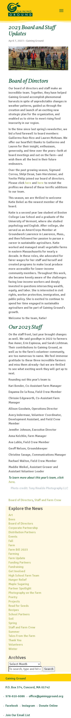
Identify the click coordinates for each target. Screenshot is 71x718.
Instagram (28, 706)
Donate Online (48, 706)
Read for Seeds (19, 606)
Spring (13, 623)
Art (11, 515)
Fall (11, 541)
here (28, 183)
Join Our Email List (17, 715)
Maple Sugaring (19, 584)
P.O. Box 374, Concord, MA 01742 (27, 687)
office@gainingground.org (46, 696)
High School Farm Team (24, 575)
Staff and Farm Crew (47, 500)
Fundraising (16, 567)
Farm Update (17, 558)
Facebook (11, 706)
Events (13, 536)
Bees (12, 519)
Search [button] (48, 669)
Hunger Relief (18, 580)
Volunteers (16, 645)
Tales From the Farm (22, 636)
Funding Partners (20, 562)
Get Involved (17, 571)
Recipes (14, 610)
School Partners (19, 614)
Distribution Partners (22, 532)
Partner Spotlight (20, 588)
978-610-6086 (15, 696)
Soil (11, 619)
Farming (14, 554)
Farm (12, 545)
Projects (14, 601)
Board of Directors (21, 500)
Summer (14, 632)
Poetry (13, 597)
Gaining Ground (20, 8)
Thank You (15, 640)
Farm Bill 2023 (18, 550)
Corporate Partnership (23, 528)
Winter (13, 649)
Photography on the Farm (25, 593)
